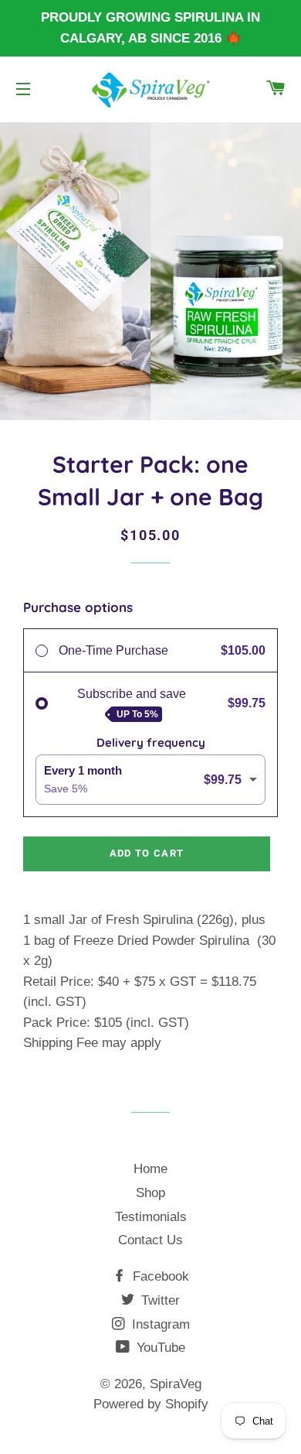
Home (150, 1168)
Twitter (158, 1300)
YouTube (159, 1347)
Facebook (159, 1276)
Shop (150, 1192)
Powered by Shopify (150, 1404)
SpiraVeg (175, 1384)
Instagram (159, 1324)
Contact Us (150, 1240)
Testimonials (151, 1216)
